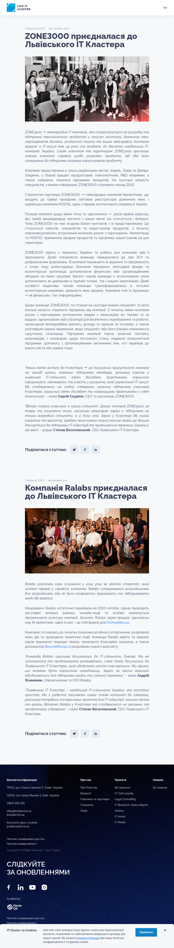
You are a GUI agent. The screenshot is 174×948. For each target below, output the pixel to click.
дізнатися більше (88, 938)
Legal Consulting (125, 799)
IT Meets (120, 822)
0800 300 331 (16, 803)
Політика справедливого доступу (26, 918)
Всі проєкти (122, 787)
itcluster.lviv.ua (15, 814)
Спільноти (86, 805)
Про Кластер (88, 787)
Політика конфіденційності (22, 923)
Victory (119, 810)
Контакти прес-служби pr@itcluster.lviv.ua (22, 824)
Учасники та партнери (95, 799)
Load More (87, 756)
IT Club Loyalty (124, 793)
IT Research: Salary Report (131, 805)
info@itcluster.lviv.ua (19, 811)
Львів (83, 810)
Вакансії (85, 793)
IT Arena (120, 816)
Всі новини (160, 787)
